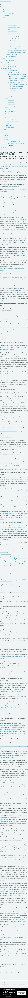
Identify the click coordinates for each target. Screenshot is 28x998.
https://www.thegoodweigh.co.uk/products (9, 731)
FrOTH (6, 107)
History (6, 139)
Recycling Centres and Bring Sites (15, 96)
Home (4, 9)
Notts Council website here (15, 691)
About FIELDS (11, 100)
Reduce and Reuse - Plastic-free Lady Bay (17, 74)
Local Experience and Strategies (17, 86)
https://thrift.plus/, (4, 404)
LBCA (4, 58)
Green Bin (10, 92)
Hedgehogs (7, 115)
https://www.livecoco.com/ (20, 921)
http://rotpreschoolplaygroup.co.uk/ (14, 186)
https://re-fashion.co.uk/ (20, 404)
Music (6, 135)
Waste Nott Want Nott (6, 554)
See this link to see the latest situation (8, 431)
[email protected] (4, 552)
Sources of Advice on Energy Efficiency (19, 84)
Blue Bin (10, 94)
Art (6, 131)
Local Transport (11, 40)
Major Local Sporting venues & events (16, 52)
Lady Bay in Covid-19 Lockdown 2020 (16, 143)
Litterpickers (8, 125)
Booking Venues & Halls (13, 48)
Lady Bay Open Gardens (10, 66)
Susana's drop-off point (15, 895)
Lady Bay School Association (11, 119)
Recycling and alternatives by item (15, 88)
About (4, 11)
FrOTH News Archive (12, 109)
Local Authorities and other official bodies (17, 42)
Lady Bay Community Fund (11, 106)
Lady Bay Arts (8, 64)
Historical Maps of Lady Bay (14, 141)
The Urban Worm (4, 821)
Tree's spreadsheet (4, 978)
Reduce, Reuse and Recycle (11, 70)
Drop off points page (21, 162)
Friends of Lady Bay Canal (11, 111)
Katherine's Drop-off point (13, 937)
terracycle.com (22, 694)
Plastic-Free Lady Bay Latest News (18, 76)
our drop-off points (22, 253)
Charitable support (9, 127)
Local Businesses (9, 21)
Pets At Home (3, 715)
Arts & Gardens (6, 62)
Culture (4, 129)
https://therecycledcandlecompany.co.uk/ (9, 323)
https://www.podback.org (6, 437)
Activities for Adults (12, 31)
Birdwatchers (8, 113)
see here (19, 221)
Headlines (7, 19)
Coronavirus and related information (16, 36)
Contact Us (7, 15)
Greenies (7, 117)
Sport (9, 29)
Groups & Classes (9, 23)
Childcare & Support (12, 25)
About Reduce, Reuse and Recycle (15, 72)
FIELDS (6, 98)
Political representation (10, 56)
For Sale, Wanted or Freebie (11, 33)
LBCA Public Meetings (10, 60)
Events (4, 147)
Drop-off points (11, 90)
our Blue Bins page (9, 513)
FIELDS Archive (11, 104)
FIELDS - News (11, 102)
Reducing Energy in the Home (14, 82)
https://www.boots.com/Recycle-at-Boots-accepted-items (13, 633)
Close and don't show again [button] (21, 992)
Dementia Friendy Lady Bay (11, 121)
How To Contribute (9, 13)
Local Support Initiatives (15, 46)
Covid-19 (12, 145)
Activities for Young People (14, 27)
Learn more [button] (8, 995)
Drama (6, 133)
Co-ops (21, 713)
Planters (7, 123)
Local (4, 17)
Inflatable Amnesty (9, 594)
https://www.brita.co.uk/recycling (7, 283)
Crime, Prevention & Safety (11, 54)
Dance (6, 137)
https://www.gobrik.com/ (5, 725)
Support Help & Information (14, 44)
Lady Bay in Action (7, 68)
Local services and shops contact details (17, 50)
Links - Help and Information (11, 35)
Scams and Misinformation (14, 38)
